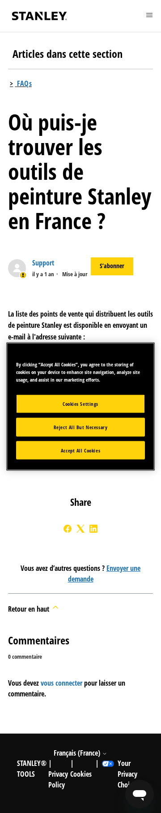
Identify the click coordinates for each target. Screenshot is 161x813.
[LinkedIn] (93, 529)
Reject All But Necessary (81, 426)
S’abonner (112, 265)
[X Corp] (80, 529)
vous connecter (61, 683)
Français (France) (78, 753)
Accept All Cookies (80, 450)
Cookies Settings (80, 403)
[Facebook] (68, 529)
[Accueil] (39, 16)
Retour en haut (29, 609)
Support (43, 263)
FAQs (24, 83)
